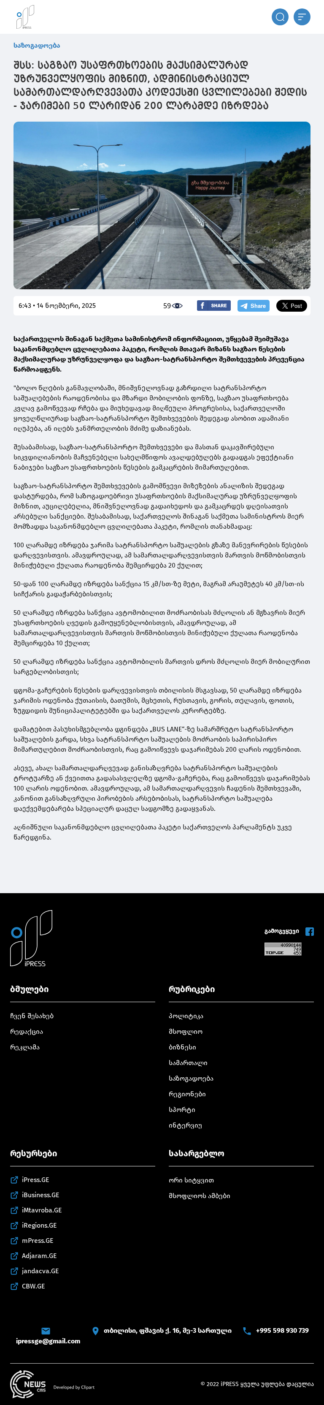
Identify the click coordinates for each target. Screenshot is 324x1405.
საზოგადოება (37, 45)
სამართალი (188, 1063)
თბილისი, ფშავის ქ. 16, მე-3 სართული (168, 1330)
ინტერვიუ (185, 1125)
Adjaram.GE (39, 1256)
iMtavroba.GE (42, 1210)
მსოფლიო (185, 1031)
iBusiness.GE (40, 1195)
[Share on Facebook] (214, 305)
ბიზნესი (182, 1047)
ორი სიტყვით (191, 1180)
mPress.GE (38, 1241)
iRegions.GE (39, 1225)
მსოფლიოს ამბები (199, 1196)
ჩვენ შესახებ (32, 1016)
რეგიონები (187, 1094)
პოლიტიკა (186, 1016)
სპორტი (182, 1110)
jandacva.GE (40, 1271)
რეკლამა (25, 1047)
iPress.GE (35, 1180)
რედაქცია (26, 1031)
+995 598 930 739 (282, 1330)
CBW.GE (33, 1286)
